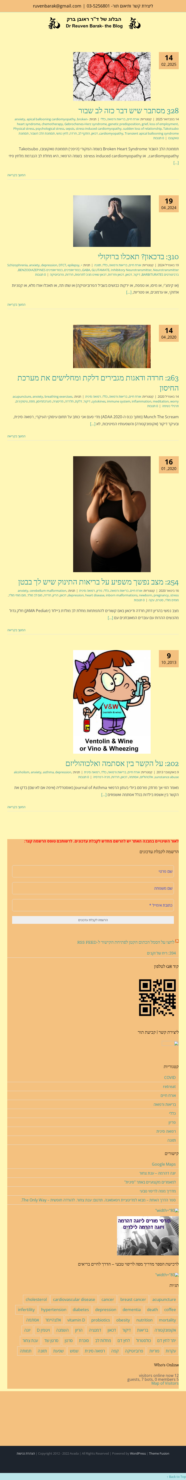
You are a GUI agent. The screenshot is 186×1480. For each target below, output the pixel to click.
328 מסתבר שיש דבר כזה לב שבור (128, 110)
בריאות (142, 1330)
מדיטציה (58, 401)
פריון (99, 590)
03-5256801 (98, 6)
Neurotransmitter (166, 270)
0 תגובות (158, 138)
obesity (123, 1320)
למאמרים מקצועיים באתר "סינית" (150, 1182)
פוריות (154, 1351)
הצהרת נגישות (26, 1453)
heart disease (94, 595)
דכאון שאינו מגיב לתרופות (91, 274)
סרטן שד (51, 1340)
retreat (169, 1086)
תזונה (97, 265)
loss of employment (163, 124)
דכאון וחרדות (116, 274)
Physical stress (23, 128)
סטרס (159, 600)
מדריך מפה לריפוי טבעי (158, 1191)
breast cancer (133, 1299)
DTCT (62, 265)
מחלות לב (103, 1340)
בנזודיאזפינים (72, 270)
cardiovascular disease (74, 1299)
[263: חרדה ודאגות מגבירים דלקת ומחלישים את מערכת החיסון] (112, 346)
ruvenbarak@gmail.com (57, 6)
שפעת (58, 1351)
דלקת (78, 401)
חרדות (69, 274)
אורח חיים (133, 119)
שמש (74, 1351)
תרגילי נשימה (170, 406)
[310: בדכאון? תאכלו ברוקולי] (112, 221)
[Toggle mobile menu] (9, 32)
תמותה (25, 1351)
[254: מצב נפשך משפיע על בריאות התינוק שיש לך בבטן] (112, 514)
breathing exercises (58, 396)
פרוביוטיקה (57, 274)
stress (174, 595)
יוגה (27, 1330)
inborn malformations (122, 595)
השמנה (62, 1330)
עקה (152, 600)
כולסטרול (143, 1340)
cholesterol (36, 1299)
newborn (145, 595)
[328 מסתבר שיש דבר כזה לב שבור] (112, 76)
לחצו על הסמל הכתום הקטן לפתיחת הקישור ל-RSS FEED (125, 942)
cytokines (99, 401)
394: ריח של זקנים (161, 953)
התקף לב (84, 133)
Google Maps (164, 1164)
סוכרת (84, 1340)
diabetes (81, 1309)
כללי (103, 119)
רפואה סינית (93, 396)
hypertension (53, 1309)
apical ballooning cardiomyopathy (51, 119)
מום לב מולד (34, 595)
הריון (55, 595)
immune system (118, 401)
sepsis (70, 128)
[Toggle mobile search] (17, 32)
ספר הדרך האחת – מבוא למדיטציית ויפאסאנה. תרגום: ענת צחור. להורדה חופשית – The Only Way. (98, 1200)
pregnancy (161, 595)
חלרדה (69, 401)
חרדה (73, 133)
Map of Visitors (165, 1383)
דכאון (94, 133)
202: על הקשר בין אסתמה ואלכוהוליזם (122, 763)
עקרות (171, 1351)
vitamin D (76, 1320)
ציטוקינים (22, 401)
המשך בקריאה (16, 175)
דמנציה (95, 1330)
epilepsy (73, 265)
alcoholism (21, 772)
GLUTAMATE (100, 270)
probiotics (100, 1320)
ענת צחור (30, 1340)
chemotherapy (52, 124)
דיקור (136, 274)
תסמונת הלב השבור (42, 133)
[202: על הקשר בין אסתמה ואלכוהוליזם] (112, 702)
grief (145, 124)
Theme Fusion (159, 1453)
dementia (132, 1309)
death (152, 1309)
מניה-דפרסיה (101, 777)
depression (49, 265)
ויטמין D (43, 1330)
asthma (48, 772)
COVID (170, 1077)
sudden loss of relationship (142, 128)
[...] (176, 162)
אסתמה (134, 777)
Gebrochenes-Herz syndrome (85, 124)
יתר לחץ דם (166, 1340)
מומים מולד (172, 600)
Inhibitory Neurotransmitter (131, 270)
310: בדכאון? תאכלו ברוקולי (138, 256)
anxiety (20, 119)
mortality (167, 1320)
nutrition (144, 1320)
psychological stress (50, 128)
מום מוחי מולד (17, 595)
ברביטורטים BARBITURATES (160, 274)
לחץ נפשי (62, 133)
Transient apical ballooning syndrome (152, 133)
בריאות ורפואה (116, 119)
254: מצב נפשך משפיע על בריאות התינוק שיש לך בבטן (98, 581)
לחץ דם (123, 1340)
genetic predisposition (124, 124)
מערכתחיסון (43, 401)
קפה (115, 1351)
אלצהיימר (53, 1320)
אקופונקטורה (165, 1330)
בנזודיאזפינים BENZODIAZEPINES (40, 270)
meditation (161, 401)
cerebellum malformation (48, 590)
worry (174, 401)
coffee (170, 1309)
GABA (86, 270)
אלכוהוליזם (146, 777)
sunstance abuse (167, 777)
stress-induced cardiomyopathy (99, 128)
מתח (32, 401)
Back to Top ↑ (176, 1476)
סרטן (69, 1340)
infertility (26, 1309)
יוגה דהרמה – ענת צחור (157, 1173)
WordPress (138, 1453)
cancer (107, 1299)
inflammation (141, 401)
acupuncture (22, 396)
